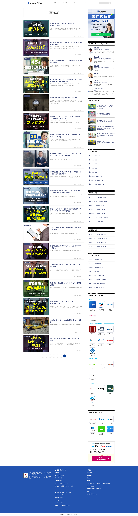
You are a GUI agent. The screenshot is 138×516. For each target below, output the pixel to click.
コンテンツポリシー (60, 503)
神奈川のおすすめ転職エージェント (98, 238)
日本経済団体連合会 (92, 494)
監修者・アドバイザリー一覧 (62, 505)
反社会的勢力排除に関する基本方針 (64, 486)
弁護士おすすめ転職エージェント (98, 209)
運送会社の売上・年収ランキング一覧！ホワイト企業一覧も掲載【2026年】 (105, 142)
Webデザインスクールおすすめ (97, 283)
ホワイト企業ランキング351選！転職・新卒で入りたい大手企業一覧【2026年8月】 (105, 107)
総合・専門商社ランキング (96, 267)
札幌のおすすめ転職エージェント (98, 246)
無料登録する (101, 458)
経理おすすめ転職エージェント (97, 205)
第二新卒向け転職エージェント (97, 180)
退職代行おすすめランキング (97, 288)
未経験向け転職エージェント (97, 176)
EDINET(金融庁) (91, 486)
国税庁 (88, 478)
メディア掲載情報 (59, 475)
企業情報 (57, 472)
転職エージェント (58, 3)
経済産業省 (89, 475)
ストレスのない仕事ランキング (97, 263)
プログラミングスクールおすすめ (98, 279)
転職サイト (67, 3)
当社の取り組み (59, 478)
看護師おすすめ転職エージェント (98, 213)
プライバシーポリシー (60, 495)
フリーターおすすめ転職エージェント (99, 217)
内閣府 (88, 480)
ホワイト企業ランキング (96, 259)
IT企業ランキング (94, 271)
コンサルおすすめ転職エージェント (98, 197)
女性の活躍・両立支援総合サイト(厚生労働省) (98, 483)
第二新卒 (85, 3)
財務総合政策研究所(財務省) (94, 488)
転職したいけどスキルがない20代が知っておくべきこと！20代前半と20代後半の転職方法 (105, 128)
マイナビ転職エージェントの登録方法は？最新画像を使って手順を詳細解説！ (106, 135)
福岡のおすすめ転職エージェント (98, 242)
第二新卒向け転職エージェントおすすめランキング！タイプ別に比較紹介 (106, 121)
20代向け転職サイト (95, 160)
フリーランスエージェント (96, 221)
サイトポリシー (59, 500)
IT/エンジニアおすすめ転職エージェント (99, 201)
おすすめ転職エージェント (96, 156)
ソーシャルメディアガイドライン (63, 483)
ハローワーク (90, 491)
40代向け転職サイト (95, 168)
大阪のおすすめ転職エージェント (98, 234)
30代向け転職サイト (95, 164)
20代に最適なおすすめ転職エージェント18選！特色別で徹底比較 (105, 114)
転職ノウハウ (76, 3)
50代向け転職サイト (95, 172)
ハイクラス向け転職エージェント (98, 184)
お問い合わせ (58, 480)
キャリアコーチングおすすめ (97, 275)
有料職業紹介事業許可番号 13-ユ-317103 (40, 473)
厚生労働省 (89, 472)
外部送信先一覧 (59, 497)
